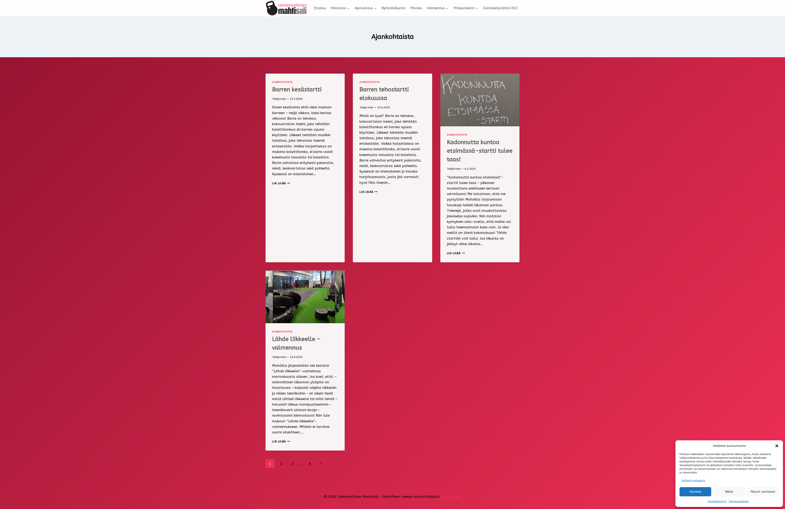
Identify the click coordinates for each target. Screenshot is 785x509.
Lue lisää (281, 183)
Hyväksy (695, 491)
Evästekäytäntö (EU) (500, 8)
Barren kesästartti (297, 89)
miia (283, 99)
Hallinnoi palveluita (693, 480)
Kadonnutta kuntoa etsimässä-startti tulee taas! (479, 151)
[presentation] (479, 100)
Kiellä (729, 491)
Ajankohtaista (282, 82)
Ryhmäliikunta (393, 8)
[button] (777, 446)
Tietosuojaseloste (738, 501)
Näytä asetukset (763, 491)
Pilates (416, 8)
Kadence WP (451, 496)
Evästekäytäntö (717, 501)
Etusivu (320, 8)
